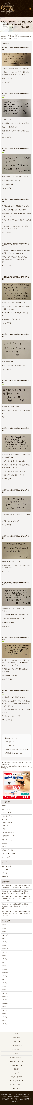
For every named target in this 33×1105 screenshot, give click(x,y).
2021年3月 (5, 962)
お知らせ (4, 873)
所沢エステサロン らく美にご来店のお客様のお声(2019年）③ (15, 767)
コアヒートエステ (8, 822)
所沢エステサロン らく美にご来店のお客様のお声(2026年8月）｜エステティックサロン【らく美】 (16, 886)
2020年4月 (5, 986)
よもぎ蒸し (6, 825)
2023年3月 (5, 931)
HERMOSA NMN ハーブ (9, 832)
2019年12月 (5, 996)
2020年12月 (5, 969)
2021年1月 (5, 965)
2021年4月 (5, 959)
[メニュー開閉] (30, 8)
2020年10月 (5, 972)
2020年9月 (5, 976)
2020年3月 (5, 989)
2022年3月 (5, 942)
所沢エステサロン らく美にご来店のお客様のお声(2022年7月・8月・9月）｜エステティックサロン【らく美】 (16, 913)
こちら (12, 742)
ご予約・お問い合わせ (8, 850)
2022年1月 (5, 945)
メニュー (4, 819)
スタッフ (4, 846)
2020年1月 (5, 993)
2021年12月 (5, 948)
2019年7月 (5, 1013)
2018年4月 (5, 1024)
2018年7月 (5, 1020)
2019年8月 (5, 1010)
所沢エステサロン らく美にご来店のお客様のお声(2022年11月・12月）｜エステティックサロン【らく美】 (16, 906)
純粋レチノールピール (8, 840)
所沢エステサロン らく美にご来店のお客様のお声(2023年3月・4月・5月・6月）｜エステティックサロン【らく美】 (16, 898)
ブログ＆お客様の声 (13, 35)
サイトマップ (6, 857)
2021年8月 (5, 952)
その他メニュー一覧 (8, 836)
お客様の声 (5, 876)
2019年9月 (5, 1006)
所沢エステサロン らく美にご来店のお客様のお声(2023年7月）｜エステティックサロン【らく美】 (16, 892)
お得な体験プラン (7, 816)
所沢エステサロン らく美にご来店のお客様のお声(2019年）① (16, 763)
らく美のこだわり (7, 812)
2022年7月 (5, 938)
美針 (4, 829)
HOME (2, 35)
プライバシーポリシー (8, 853)
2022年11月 (5, 935)
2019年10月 (5, 1003)
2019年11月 (5, 1000)
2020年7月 (5, 979)
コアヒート (5, 869)
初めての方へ (6, 809)
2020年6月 (5, 983)
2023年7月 (5, 928)
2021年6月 (5, 955)
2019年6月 (5, 1017)
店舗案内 (4, 843)
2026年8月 (5, 924)
